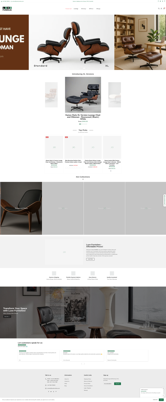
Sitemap (86, 393)
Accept (161, 399)
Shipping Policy (87, 381)
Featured (69, 8)
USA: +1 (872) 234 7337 (52, 383)
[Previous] (46, 104)
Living (76, 8)
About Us (67, 381)
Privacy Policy (87, 386)
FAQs (66, 386)
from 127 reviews (22, 349)
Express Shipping (54, 280)
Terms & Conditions (88, 388)
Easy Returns (92, 280)
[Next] (119, 104)
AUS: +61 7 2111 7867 (52, 384)
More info (155, 399)
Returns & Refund (88, 384)
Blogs (98, 8)
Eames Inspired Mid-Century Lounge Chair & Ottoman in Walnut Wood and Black (76, 164)
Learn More (90, 261)
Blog (66, 388)
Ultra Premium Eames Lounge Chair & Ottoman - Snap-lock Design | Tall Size (114, 164)
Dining (83, 8)
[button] (164, 200)
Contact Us (67, 384)
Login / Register (87, 390)
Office (91, 8)
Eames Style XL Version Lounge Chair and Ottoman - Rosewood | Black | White (83, 119)
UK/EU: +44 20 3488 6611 (53, 381)
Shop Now (6, 319)
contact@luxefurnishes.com (18, 1)
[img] (83, 347)
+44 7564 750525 (6, 1)
